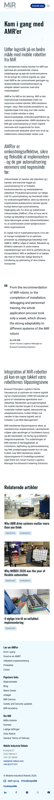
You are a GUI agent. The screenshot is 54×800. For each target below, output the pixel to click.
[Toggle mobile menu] (47, 5)
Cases (6, 669)
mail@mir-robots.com (13, 761)
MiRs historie (10, 720)
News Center (9, 690)
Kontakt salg (38, 6)
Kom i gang (9, 652)
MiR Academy (10, 708)
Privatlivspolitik (29, 781)
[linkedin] (5, 792)
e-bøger (7, 695)
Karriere (7, 724)
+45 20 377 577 (10, 764)
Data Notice (9, 733)
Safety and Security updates (17, 704)
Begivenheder (10, 681)
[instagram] (27, 792)
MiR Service (9, 699)
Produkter (8, 665)
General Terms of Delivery (16, 738)
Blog (5, 686)
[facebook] (16, 792)
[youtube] (49, 792)
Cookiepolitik (10, 786)
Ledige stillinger (11, 729)
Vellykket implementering (16, 660)
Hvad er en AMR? (12, 656)
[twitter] (38, 792)
